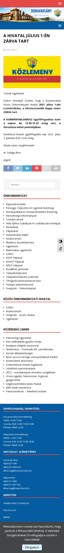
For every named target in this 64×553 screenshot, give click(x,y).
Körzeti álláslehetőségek (19, 353)
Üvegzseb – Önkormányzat (21, 288)
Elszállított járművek (17, 269)
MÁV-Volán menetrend (18, 387)
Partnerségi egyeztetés (18, 337)
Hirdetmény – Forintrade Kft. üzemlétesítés (29, 349)
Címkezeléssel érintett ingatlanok (24, 364)
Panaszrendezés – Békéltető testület (26, 391)
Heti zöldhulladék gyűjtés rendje (23, 341)
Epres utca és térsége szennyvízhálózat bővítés (32, 357)
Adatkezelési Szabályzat (16, 503)
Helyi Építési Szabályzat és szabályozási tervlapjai (33, 223)
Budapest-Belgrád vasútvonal (22, 345)
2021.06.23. (11, 49)
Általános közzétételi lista (20, 242)
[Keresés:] (32, 185)
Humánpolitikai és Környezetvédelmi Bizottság (31, 212)
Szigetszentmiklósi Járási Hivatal (23, 383)
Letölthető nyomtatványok (20, 368)
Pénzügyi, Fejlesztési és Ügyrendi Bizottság (30, 208)
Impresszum (9, 510)
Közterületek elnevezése (19, 360)
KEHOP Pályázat (15, 261)
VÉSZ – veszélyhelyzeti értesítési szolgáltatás (30, 372)
